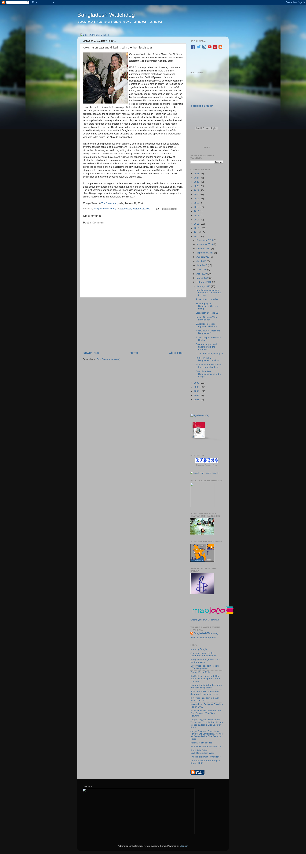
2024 (197, 178)
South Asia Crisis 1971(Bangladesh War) (202, 751)
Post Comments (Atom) (108, 359)
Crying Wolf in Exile (200, 672)
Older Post (176, 352)
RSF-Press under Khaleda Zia (205, 746)
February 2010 (204, 282)
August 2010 (203, 257)
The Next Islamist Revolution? (205, 757)
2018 (197, 203)
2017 (197, 207)
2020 (197, 194)
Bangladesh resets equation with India (206, 325)
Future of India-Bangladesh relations (207, 359)
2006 (197, 395)
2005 (197, 399)
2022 (197, 186)
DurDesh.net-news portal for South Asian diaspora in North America (205, 678)
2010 (197, 236)
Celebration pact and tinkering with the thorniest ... (206, 347)
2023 (197, 182)
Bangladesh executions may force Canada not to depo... (208, 292)
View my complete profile (203, 637)
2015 (197, 215)
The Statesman (109, 203)
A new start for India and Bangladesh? (208, 332)
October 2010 (204, 248)
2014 (197, 220)
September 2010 (205, 253)
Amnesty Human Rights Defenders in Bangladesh (203, 654)
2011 (196, 232)
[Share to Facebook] (172, 208)
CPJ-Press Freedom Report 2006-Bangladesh (204, 667)
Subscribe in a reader (202, 106)
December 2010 (205, 240)
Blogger (184, 846)
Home (134, 352)
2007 (197, 391)
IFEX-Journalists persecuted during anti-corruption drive (204, 692)
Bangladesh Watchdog (106, 14)
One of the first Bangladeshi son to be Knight (208, 374)
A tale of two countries (207, 299)
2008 (197, 387)
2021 (197, 190)
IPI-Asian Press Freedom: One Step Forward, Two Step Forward (205, 713)
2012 (197, 228)
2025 (197, 173)
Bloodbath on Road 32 (207, 313)
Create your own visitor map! (204, 620)
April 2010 (202, 274)
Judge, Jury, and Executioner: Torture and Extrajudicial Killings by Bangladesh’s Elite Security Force (206, 723)
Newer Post (91, 352)
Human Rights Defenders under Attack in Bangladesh (206, 686)
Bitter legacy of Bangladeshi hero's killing (207, 306)
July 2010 (202, 261)
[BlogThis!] (166, 208)
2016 (197, 211)
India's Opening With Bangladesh (206, 318)
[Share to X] (169, 208)
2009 (197, 383)
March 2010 (203, 278)
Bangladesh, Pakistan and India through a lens (209, 365)
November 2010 (205, 244)
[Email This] (163, 208)
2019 (197, 198)
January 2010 (204, 286)
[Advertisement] (133, 324)
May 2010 (202, 269)
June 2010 (202, 265)
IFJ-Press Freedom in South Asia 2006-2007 (204, 699)
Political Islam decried (201, 743)
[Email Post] (157, 208)
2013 (197, 224)
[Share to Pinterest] (175, 208)
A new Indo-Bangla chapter (209, 353)
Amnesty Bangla (198, 649)
